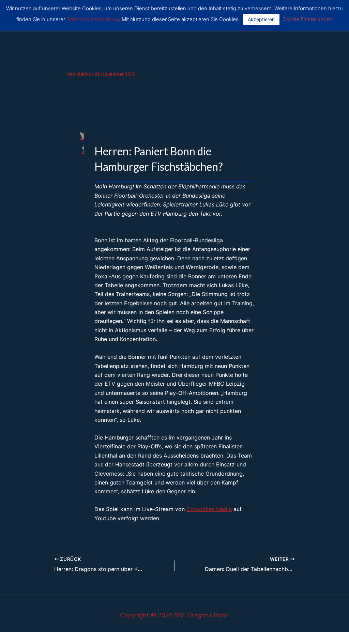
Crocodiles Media (209, 509)
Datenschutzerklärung (92, 19)
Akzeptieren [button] (261, 19)
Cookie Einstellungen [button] (308, 19)
